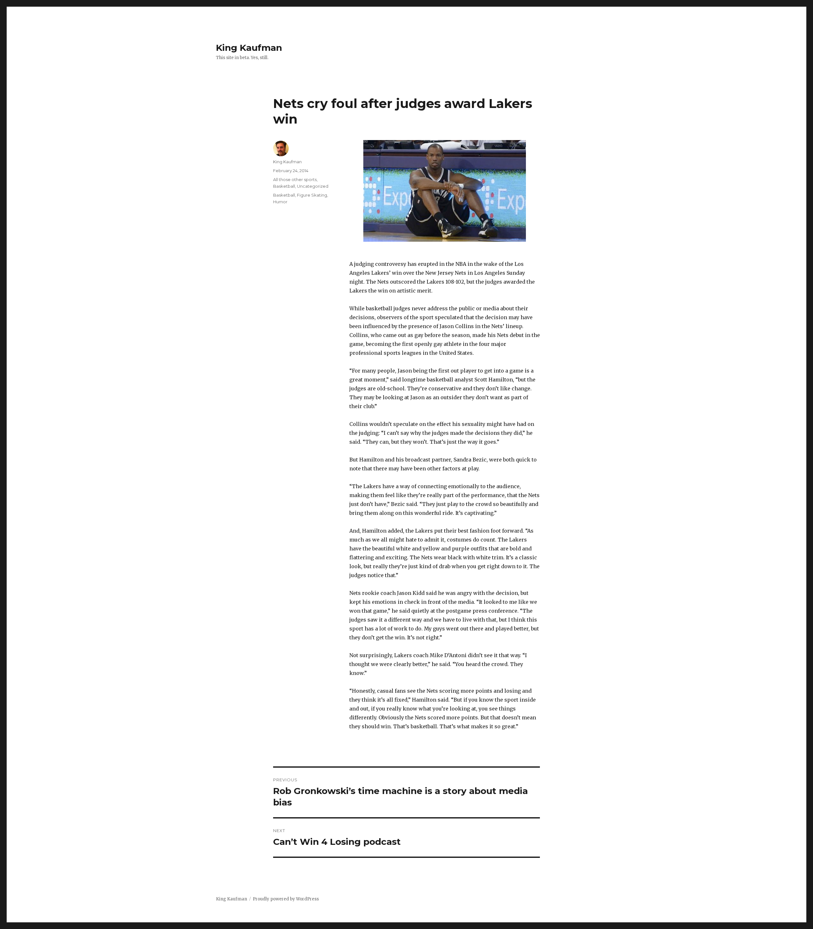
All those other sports (295, 179)
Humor (280, 201)
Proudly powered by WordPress (286, 899)
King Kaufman (249, 47)
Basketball (284, 186)
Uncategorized (312, 186)
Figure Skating (312, 195)
